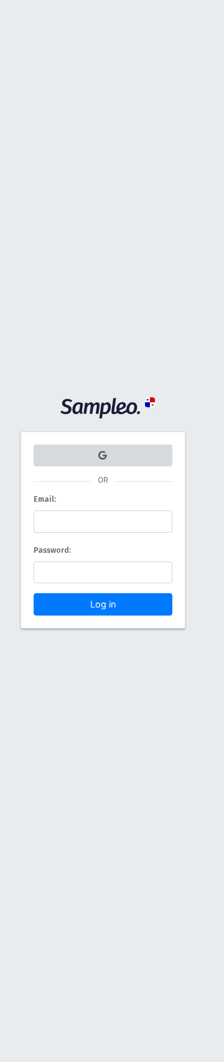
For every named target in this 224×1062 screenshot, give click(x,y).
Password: (52, 550)
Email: (45, 499)
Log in (103, 604)
